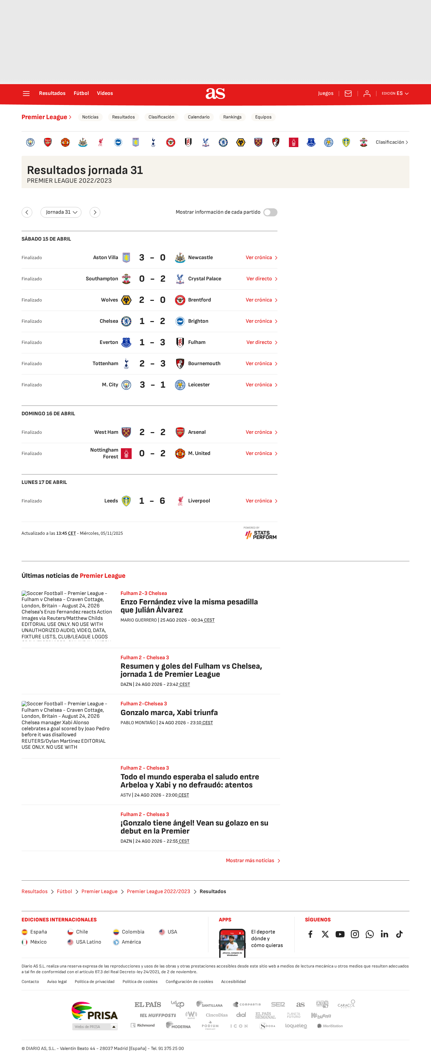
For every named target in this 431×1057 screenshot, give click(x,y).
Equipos (263, 117)
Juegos (325, 94)
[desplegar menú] (26, 93)
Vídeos (105, 93)
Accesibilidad (233, 981)
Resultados (52, 93)
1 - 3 (153, 342)
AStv (126, 795)
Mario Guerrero (139, 620)
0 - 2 (153, 278)
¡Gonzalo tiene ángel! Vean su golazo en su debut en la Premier (194, 827)
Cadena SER (278, 1004)
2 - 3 (153, 363)
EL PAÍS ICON (238, 1026)
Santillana (209, 1004)
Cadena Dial (241, 1015)
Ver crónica (259, 257)
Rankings (232, 117)
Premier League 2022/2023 (158, 892)
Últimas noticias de (74, 576)
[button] (95, 1027)
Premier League (44, 117)
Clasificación (161, 117)
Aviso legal (57, 981)
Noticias (90, 117)
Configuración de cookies (189, 981)
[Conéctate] (367, 94)
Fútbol (81, 93)
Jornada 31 (58, 212)
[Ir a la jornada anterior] (27, 212)
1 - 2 (153, 321)
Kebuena (321, 1015)
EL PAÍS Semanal (265, 1015)
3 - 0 (153, 257)
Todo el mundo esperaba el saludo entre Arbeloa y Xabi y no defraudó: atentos (190, 781)
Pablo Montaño (138, 723)
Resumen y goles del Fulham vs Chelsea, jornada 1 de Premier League (191, 670)
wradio (191, 1015)
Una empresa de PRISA (94, 1011)
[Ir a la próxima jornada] (95, 212)
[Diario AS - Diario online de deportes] (215, 93)
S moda (267, 1026)
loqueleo (296, 1026)
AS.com (300, 1004)
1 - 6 (153, 500)
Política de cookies (140, 981)
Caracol (346, 1004)
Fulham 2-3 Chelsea (144, 594)
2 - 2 (153, 432)
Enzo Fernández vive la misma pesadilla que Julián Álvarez (189, 606)
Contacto (30, 981)
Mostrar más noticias (250, 860)
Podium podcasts (210, 1026)
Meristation (330, 1026)
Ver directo (259, 279)
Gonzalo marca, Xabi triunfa (169, 712)
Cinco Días (217, 1015)
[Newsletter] (348, 94)
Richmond (142, 1025)
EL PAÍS (148, 1004)
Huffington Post (157, 1015)
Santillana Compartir (246, 1004)
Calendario (199, 117)
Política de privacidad (94, 981)
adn (322, 1004)
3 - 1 (153, 384)
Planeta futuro (293, 1015)
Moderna (178, 1026)
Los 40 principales (177, 1004)
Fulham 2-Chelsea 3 (144, 704)
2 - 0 (153, 300)
